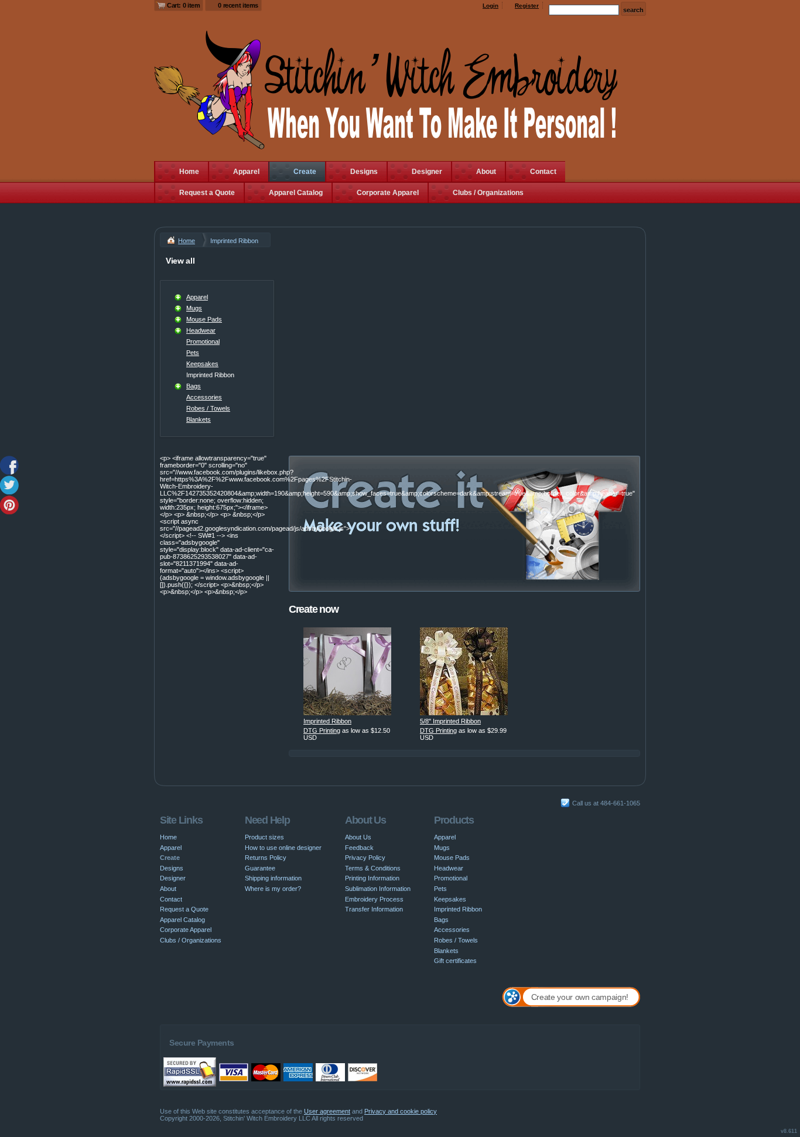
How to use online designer (283, 847)
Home (189, 172)
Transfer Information (374, 909)
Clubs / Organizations (488, 193)
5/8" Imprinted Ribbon (450, 721)
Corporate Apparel (388, 193)
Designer (427, 172)
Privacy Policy (365, 857)
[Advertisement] (464, 335)
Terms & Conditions (373, 868)
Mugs (194, 308)
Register (527, 5)
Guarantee (260, 868)
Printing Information (372, 878)
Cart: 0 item (183, 5)
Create (304, 172)
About (486, 172)
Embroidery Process (374, 899)
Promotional (203, 341)
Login (490, 5)
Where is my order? (273, 888)
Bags (193, 386)
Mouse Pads (204, 319)
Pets (192, 352)
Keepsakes (202, 363)
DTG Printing (321, 730)
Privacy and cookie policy (400, 1111)
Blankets (198, 419)
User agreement (327, 1111)
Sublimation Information (378, 888)
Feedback (359, 847)
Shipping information (273, 878)
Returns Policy (265, 857)
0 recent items (238, 5)
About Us (358, 837)
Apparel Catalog (296, 193)
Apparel (246, 172)
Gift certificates (455, 960)
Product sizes (264, 837)
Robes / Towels (208, 408)
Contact (543, 172)
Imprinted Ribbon (327, 721)
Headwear (201, 330)
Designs (364, 172)
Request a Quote (207, 193)
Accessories (204, 397)
